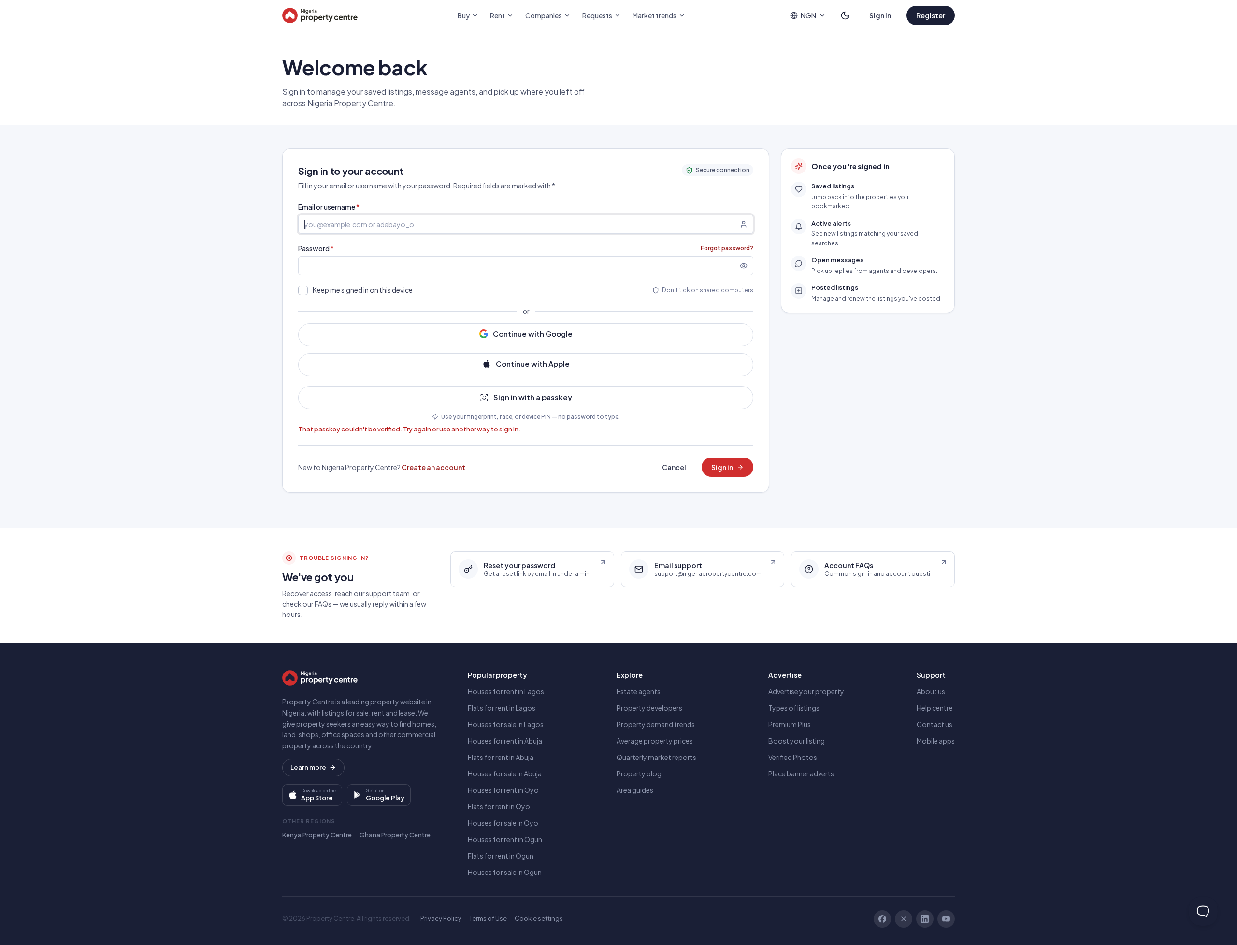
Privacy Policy (440, 918)
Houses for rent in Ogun (505, 839)
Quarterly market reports (656, 757)
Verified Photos (792, 757)
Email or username (329, 206)
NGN (808, 15)
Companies (543, 15)
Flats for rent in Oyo (499, 806)
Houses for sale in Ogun (505, 872)
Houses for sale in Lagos (506, 724)
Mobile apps (936, 740)
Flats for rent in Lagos (501, 707)
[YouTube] (946, 919)
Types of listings (794, 707)
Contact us (934, 724)
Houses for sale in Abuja (505, 773)
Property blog (639, 773)
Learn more (308, 767)
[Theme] (845, 15)
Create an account (433, 467)
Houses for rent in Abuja (505, 740)
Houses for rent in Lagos (506, 691)
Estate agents (639, 691)
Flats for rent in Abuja (500, 757)
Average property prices (655, 740)
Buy (464, 15)
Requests (597, 15)
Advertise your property (806, 691)
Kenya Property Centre (317, 835)
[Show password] (746, 265)
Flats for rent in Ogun (500, 855)
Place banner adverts (801, 773)
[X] (903, 919)
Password (316, 248)
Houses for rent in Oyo (503, 790)
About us (931, 691)
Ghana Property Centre (395, 835)
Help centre (935, 707)
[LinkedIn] (925, 919)
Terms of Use (488, 918)
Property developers (649, 707)
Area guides (635, 790)
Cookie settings (539, 918)
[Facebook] (882, 919)
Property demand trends (656, 724)
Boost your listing (796, 740)
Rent (497, 15)
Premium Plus (789, 724)
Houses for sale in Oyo (503, 822)
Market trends (654, 15)
